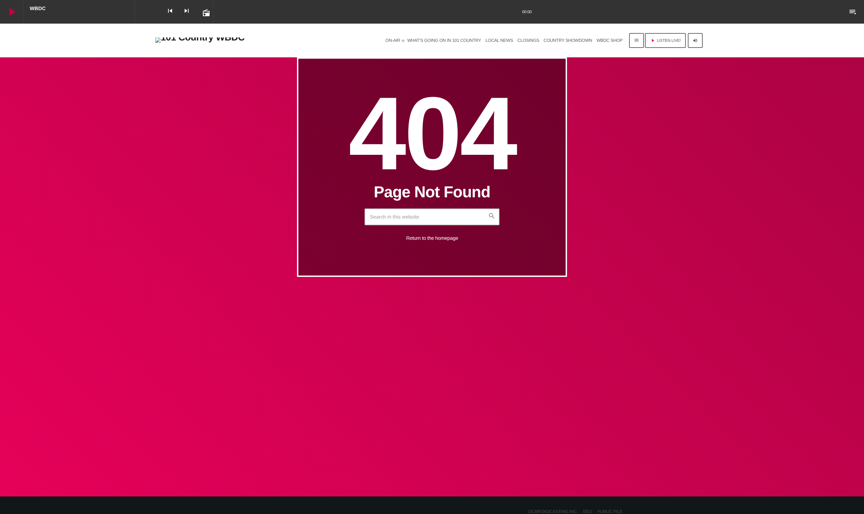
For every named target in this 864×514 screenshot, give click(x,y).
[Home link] (200, 40)
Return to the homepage (432, 238)
